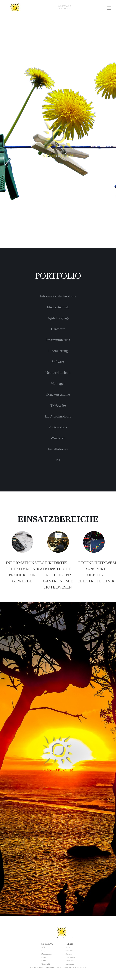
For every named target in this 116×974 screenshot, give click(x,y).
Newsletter (70, 960)
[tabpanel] (64, 7)
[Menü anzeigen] (109, 8)
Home (68, 947)
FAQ (43, 950)
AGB (43, 947)
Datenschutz (46, 954)
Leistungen (70, 957)
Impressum (70, 964)
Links (43, 960)
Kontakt (69, 954)
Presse (43, 957)
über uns (69, 950)
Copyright (45, 964)
